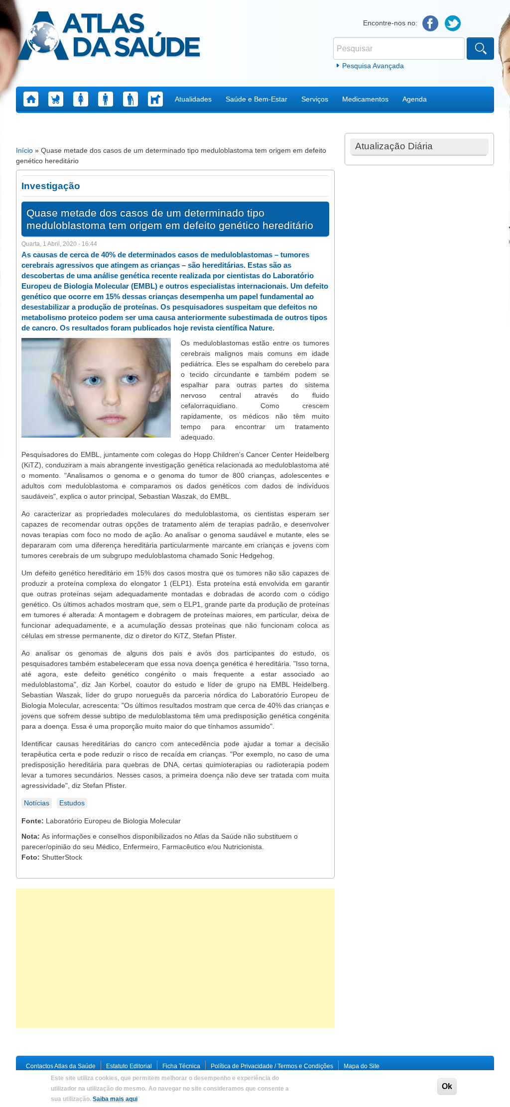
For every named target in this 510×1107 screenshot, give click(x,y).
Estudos (72, 803)
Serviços (314, 99)
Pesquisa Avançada (373, 66)
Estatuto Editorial (129, 1066)
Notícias (36, 803)
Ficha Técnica (181, 1066)
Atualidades (193, 99)
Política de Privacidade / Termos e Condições (272, 1066)
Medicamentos (365, 99)
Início (24, 150)
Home (30, 99)
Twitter (453, 23)
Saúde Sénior (130, 99)
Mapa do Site (362, 1066)
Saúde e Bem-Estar (256, 99)
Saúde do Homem (105, 99)
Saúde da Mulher (80, 99)
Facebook (430, 23)
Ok (447, 1086)
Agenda (414, 99)
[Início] (109, 37)
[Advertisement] (175, 958)
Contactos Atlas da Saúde (61, 1066)
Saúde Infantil (55, 99)
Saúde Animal (155, 99)
